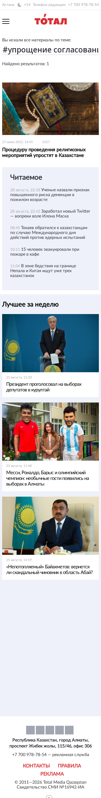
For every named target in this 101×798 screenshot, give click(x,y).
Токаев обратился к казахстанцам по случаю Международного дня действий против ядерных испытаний (48, 233)
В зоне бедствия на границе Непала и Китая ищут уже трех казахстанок (43, 271)
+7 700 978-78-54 (83, 5)
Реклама (52, 774)
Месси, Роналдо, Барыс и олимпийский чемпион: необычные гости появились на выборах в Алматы (47, 478)
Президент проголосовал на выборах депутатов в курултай (43, 387)
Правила (69, 766)
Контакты (36, 766)
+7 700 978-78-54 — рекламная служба (50, 755)
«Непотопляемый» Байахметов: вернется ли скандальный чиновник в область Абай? (49, 570)
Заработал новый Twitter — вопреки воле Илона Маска (50, 213)
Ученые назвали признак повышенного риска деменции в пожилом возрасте (49, 195)
